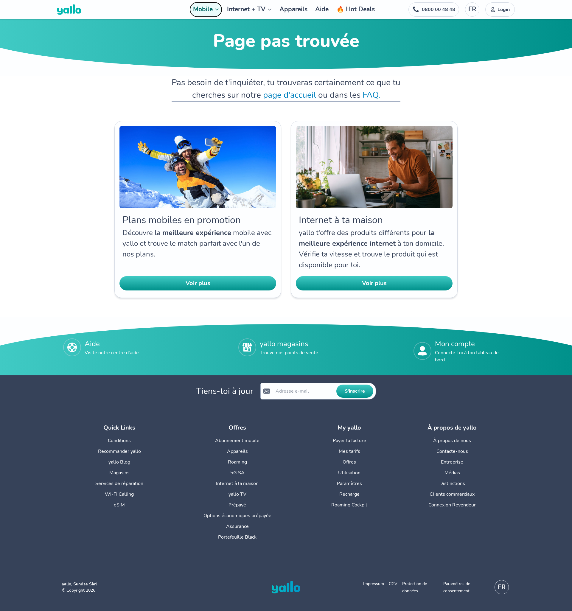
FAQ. (371, 95)
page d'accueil (289, 95)
